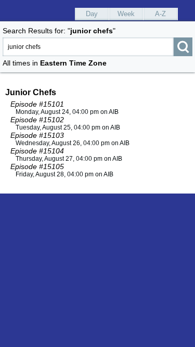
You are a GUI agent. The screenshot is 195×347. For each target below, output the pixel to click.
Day (92, 14)
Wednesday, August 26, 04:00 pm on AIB (72, 143)
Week (126, 14)
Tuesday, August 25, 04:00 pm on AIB (68, 127)
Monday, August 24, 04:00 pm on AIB (67, 111)
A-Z (160, 14)
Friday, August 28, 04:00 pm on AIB (64, 174)
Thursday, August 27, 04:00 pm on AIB (69, 158)
